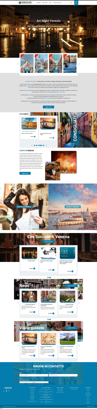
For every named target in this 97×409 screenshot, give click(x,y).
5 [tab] (41, 157)
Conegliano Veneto (88, 405)
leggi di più (48, 118)
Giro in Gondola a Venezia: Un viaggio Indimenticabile (46, 407)
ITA (77, 3)
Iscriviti (34, 393)
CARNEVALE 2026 (57, 2)
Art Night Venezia (31, 272)
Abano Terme (88, 401)
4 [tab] (40, 157)
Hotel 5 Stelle (32, 401)
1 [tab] (34, 157)
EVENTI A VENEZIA (60, 399)
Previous (18, 75)
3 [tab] (38, 157)
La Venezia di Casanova (30, 316)
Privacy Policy (26, 391)
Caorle (88, 402)
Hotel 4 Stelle (32, 402)
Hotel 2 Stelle (32, 405)
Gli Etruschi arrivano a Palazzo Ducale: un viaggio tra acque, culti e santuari (66, 274)
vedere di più (48, 253)
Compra (27, 82)
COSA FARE (44, 2)
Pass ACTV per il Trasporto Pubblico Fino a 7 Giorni (46, 402)
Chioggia (88, 404)
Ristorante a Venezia (74, 401)
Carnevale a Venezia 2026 (60, 404)
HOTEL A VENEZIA (32, 399)
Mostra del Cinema (60, 402)
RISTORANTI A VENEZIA (74, 399)
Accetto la (22, 391)
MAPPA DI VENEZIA (24, 218)
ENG (75, 3)
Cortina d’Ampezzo (88, 407)
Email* (20, 384)
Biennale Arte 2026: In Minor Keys (47, 273)
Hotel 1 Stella (32, 407)
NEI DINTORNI (88, 399)
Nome (50, 384)
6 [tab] (43, 157)
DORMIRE (38, 2)
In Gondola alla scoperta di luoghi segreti (46, 317)
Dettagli (32, 148)
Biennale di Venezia (60, 401)
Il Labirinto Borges (69, 316)
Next (79, 75)
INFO (50, 2)
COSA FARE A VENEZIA (46, 399)
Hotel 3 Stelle (32, 404)
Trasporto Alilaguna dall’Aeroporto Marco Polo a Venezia (46, 404)
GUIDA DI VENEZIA (72, 218)
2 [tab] (36, 157)
